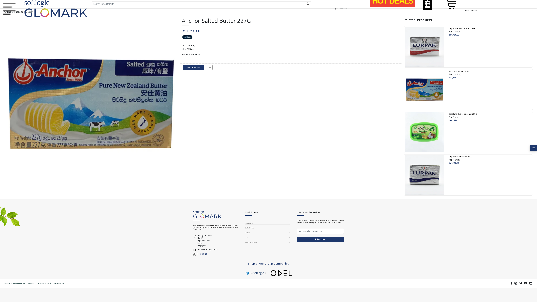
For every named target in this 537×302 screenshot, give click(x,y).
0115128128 (202, 254)
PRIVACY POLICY (58, 283)
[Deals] (392, 1)
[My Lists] (427, 4)
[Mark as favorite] (210, 67)
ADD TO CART (193, 67)
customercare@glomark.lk (207, 249)
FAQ (48, 283)
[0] (450, 4)
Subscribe (320, 239)
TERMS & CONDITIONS (36, 283)
